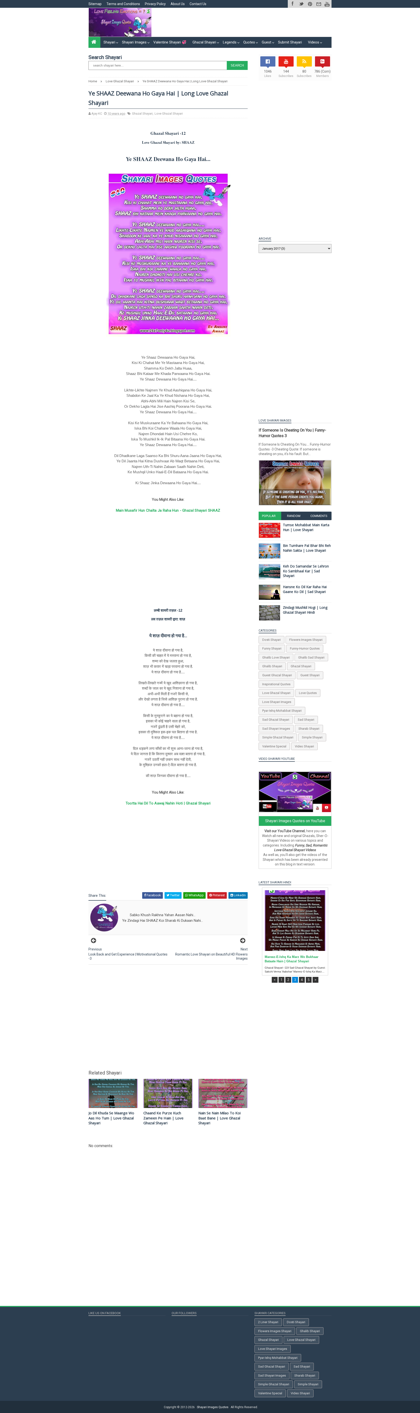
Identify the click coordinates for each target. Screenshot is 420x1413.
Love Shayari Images (276, 702)
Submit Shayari (290, 42)
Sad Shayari (306, 719)
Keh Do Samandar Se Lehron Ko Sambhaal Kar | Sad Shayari (306, 571)
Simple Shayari (312, 737)
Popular (269, 516)
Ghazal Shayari (204, 42)
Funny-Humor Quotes (305, 648)
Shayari (109, 42)
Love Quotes (308, 693)
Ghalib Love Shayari (276, 657)
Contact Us (198, 4)
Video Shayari (304, 746)
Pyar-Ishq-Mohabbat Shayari (282, 710)
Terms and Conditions (123, 4)
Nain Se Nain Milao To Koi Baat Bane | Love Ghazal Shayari (219, 1117)
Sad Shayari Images (276, 728)
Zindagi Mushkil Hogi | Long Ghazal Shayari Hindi (305, 610)
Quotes (249, 42)
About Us (178, 4)
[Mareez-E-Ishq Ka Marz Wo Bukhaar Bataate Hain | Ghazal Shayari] (295, 920)
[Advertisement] (243, 22)
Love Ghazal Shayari (169, 113)
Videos (313, 42)
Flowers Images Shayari (306, 640)
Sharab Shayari (308, 728)
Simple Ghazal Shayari (277, 737)
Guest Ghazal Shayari (277, 675)
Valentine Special (274, 746)
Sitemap (95, 4)
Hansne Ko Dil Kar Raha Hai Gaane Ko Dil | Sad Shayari (305, 589)
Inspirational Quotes (276, 684)
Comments (318, 516)
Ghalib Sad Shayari (311, 657)
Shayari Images (134, 42)
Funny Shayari (271, 648)
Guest (266, 42)
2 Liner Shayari (268, 1322)
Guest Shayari (310, 675)
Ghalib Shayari (272, 666)
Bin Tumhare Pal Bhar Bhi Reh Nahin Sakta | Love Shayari (307, 548)
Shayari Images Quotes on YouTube (295, 821)
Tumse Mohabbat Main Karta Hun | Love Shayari (306, 527)
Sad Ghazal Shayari (275, 719)
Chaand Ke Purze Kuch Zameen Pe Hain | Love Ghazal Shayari (163, 1117)
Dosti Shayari (271, 640)
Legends (229, 42)
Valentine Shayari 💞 (169, 42)
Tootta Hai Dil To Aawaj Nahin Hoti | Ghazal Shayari (168, 803)
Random (293, 516)
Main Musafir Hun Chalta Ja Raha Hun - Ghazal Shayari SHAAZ (168, 510)
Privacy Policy (155, 4)
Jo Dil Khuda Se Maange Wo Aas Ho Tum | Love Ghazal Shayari (111, 1117)
